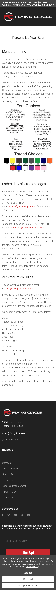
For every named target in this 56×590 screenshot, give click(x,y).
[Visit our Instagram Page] (15, 515)
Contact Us (7, 497)
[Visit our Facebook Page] (2, 515)
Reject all (28, 579)
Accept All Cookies (28, 585)
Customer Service (11, 468)
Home (5, 457)
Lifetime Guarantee (11, 474)
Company (7, 463)
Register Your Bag (11, 480)
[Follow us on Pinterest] (22, 515)
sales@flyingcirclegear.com (22, 206)
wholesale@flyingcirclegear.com (27, 227)
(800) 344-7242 (10, 439)
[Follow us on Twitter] (8, 515)
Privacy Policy (9, 491)
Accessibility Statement (14, 486)
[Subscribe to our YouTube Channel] (28, 515)
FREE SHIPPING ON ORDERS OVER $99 (22, 2)
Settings (28, 572)
